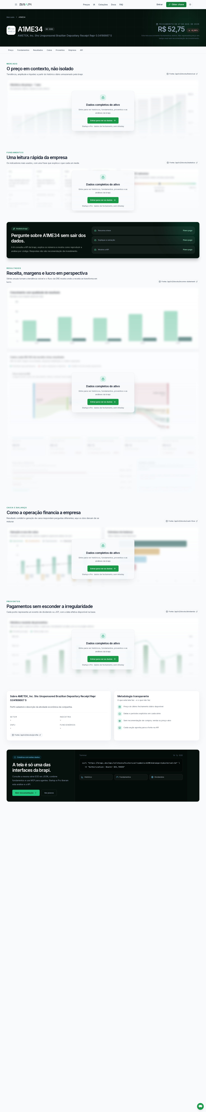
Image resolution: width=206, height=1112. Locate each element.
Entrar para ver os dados (101, 120)
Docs (113, 4)
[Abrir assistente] (200, 1106)
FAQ (121, 4)
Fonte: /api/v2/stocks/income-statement (178, 281)
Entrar (160, 4)
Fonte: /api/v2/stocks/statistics (182, 163)
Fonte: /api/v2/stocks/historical (182, 74)
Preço (10, 50)
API (81, 50)
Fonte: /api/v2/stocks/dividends (182, 611)
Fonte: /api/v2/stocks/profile (26, 735)
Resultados (38, 50)
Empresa (72, 50)
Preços (86, 4)
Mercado (10, 17)
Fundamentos (23, 50)
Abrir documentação (24, 793)
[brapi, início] (25, 4)
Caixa (49, 50)
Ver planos (49, 793)
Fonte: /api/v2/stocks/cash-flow (182, 521)
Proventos (60, 50)
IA (94, 4)
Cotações (103, 4)
